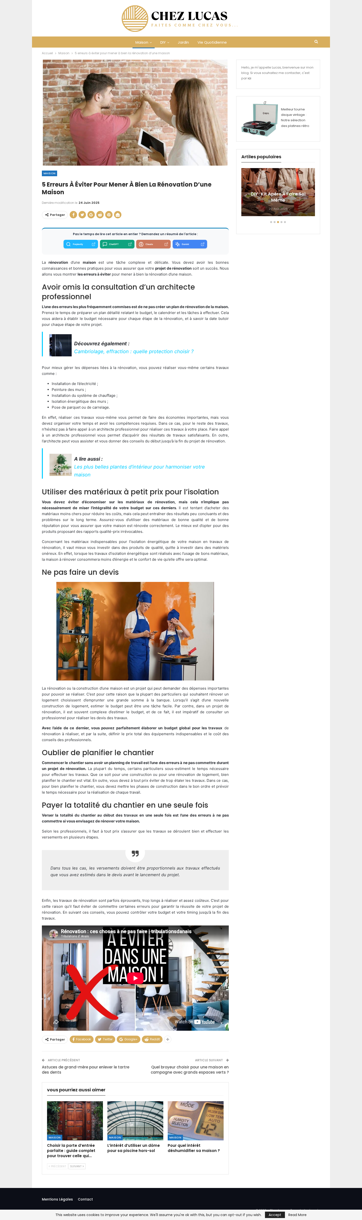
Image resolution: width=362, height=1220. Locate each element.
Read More (297, 1215)
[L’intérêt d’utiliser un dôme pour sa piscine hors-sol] (135, 1120)
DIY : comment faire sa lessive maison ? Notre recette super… (278, 193)
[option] (278, 194)
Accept (275, 1214)
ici (249, 78)
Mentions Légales (57, 1199)
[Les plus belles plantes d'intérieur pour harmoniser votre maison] (60, 464)
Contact (85, 1199)
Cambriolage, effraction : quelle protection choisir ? (134, 351)
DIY (163, 42)
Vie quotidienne (212, 42)
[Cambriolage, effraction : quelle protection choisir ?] (60, 345)
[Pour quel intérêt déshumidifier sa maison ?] (196, 1120)
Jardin (183, 42)
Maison (141, 42)
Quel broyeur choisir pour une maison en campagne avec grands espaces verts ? (190, 1069)
